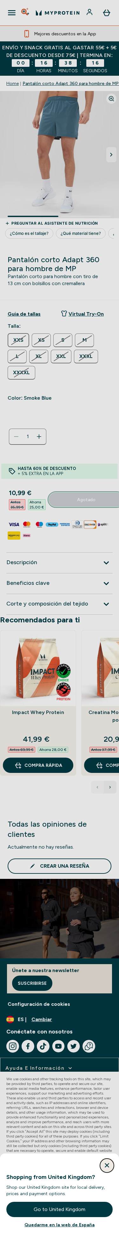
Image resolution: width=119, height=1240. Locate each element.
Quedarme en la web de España (59, 1224)
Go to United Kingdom (59, 1209)
